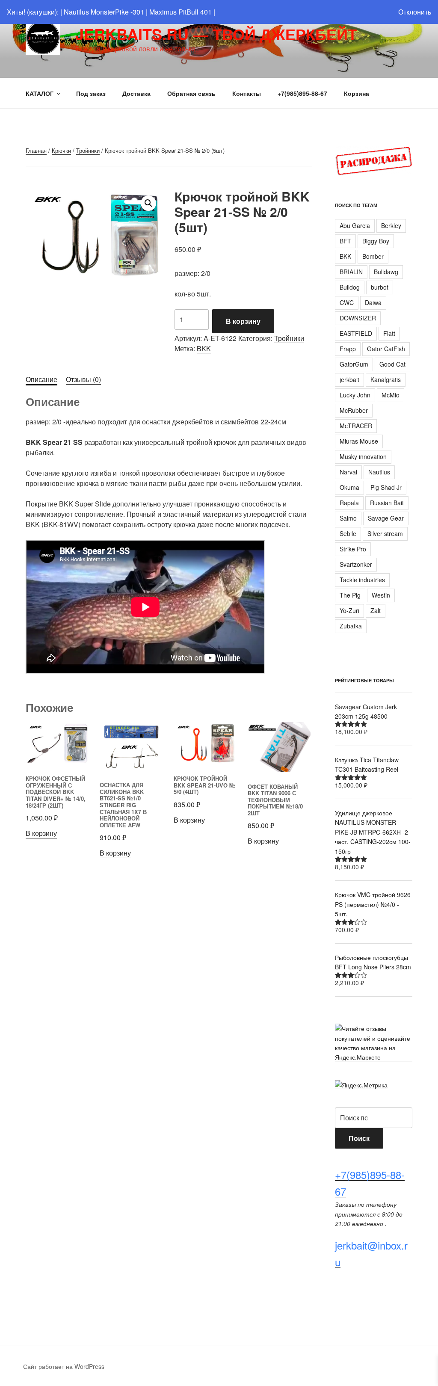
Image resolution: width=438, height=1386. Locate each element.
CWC (347, 302)
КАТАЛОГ (39, 93)
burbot (379, 287)
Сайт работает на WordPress (63, 1366)
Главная (36, 150)
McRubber (354, 410)
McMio (391, 395)
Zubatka (351, 626)
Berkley (391, 225)
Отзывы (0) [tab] (83, 379)
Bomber (373, 256)
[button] (148, 203)
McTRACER (356, 425)
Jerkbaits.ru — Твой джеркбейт (216, 34)
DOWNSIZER (358, 318)
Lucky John (355, 395)
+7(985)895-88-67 (302, 93)
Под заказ (91, 93)
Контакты (246, 93)
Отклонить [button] (414, 12)
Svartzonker (356, 564)
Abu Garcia (355, 225)
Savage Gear (386, 518)
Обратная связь (191, 93)
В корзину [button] (41, 833)
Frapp (348, 348)
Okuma (349, 487)
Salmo (348, 518)
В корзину (243, 321)
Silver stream (385, 533)
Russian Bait (387, 502)
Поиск (359, 1138)
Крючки (61, 150)
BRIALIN (351, 271)
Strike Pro (353, 549)
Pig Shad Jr (386, 487)
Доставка (136, 93)
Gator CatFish (386, 348)
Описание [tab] (41, 379)
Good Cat (392, 364)
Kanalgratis (385, 379)
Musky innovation (363, 456)
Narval (348, 472)
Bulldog (350, 287)
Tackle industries (362, 579)
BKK (204, 348)
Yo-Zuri (349, 610)
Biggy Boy (375, 241)
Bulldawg (386, 271)
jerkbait (349, 379)
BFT (345, 241)
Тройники (88, 150)
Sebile (348, 533)
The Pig (350, 595)
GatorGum (354, 364)
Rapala (349, 502)
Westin (381, 595)
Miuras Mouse (359, 441)
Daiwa (373, 302)
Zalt (375, 610)
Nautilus (379, 472)
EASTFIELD (356, 333)
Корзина (356, 93)
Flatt (389, 333)
